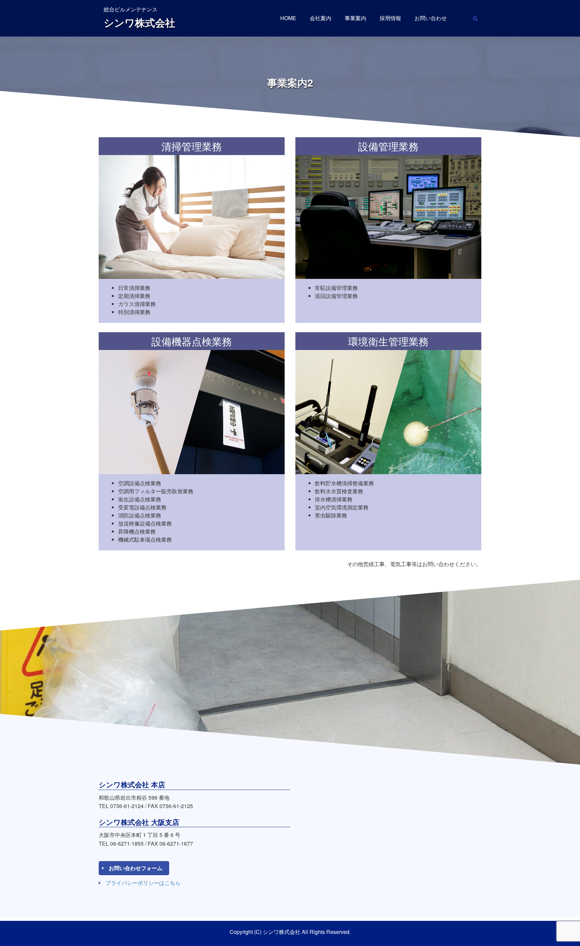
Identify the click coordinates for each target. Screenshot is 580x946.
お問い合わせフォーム (135, 868)
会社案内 (320, 18)
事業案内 (355, 18)
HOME (288, 18)
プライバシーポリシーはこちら (143, 883)
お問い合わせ (431, 18)
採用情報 (390, 18)
